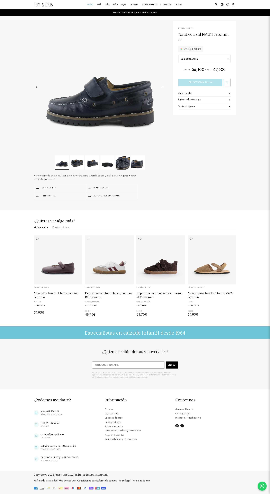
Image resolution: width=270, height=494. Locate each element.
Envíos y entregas (112, 422)
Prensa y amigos (183, 413)
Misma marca (41, 227)
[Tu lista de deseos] (227, 5)
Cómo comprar (111, 413)
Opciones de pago (113, 417)
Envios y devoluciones (189, 99)
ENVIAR (172, 365)
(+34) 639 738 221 (49, 411)
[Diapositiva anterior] (36, 87)
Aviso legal (124, 480)
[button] (190, 49)
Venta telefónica (186, 106)
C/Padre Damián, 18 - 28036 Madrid (58, 446)
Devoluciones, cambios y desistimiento (122, 430)
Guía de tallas (185, 93)
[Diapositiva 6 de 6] (138, 162)
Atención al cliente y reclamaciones (120, 439)
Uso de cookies (67, 480)
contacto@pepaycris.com (52, 434)
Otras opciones (60, 227)
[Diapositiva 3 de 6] (92, 162)
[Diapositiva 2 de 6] (77, 162)
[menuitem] (90, 5)
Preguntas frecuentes (114, 435)
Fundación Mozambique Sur (188, 417)
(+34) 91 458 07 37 (49, 422)
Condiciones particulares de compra (97, 480)
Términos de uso (141, 480)
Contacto (108, 409)
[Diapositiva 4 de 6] (107, 162)
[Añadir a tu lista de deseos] (227, 82)
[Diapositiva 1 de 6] (62, 162)
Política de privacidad (46, 480)
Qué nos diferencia (184, 409)
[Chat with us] (262, 486)
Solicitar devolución (113, 426)
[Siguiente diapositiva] (163, 87)
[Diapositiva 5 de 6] (123, 162)
